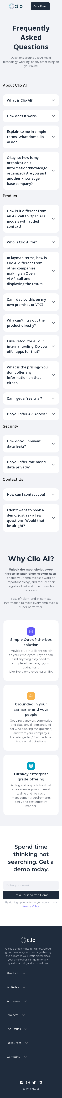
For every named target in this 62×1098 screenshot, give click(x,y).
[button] (55, 6)
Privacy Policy (30, 906)
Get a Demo (40, 6)
